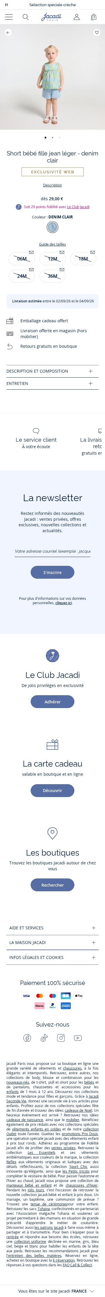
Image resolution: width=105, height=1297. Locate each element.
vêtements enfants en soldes (36, 1129)
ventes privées (63, 1147)
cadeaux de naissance (24, 1119)
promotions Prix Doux (80, 1133)
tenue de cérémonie (48, 1204)
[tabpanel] (52, 371)
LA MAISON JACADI (27, 942)
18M (83, 259)
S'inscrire (52, 572)
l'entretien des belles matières (34, 1255)
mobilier (72, 1119)
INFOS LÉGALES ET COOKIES (36, 957)
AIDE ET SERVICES (26, 928)
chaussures (72, 1068)
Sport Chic (78, 1166)
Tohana (44, 1208)
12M (52, 259)
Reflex (11, 1161)
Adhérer (53, 702)
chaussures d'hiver (82, 1185)
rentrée (12, 1236)
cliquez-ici (63, 602)
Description (52, 185)
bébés (89, 1082)
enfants (12, 1091)
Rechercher (52, 885)
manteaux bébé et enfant (29, 1185)
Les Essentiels (41, 1152)
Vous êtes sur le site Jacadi (52, 1291)
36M (52, 276)
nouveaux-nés (17, 1082)
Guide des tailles (52, 244)
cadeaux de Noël (78, 1110)
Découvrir (52, 790)
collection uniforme (30, 1241)
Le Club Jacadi (78, 206)
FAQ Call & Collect (77, 1264)
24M (22, 276)
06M (22, 259)
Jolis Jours (36, 1190)
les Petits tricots (76, 1171)
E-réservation (64, 1260)
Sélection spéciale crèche (52, 5)
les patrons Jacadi (48, 1227)
